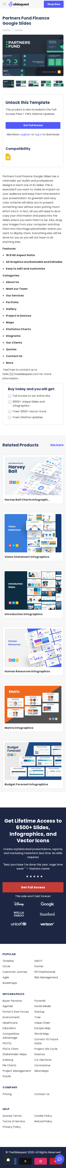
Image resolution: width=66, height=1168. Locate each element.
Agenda (8, 1006)
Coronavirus (42, 1065)
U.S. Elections (42, 1060)
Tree (37, 1017)
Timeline (8, 961)
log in (38, 134)
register (25, 134)
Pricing (7, 1094)
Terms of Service (14, 1121)
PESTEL (7, 1043)
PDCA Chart (11, 1049)
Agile (6, 977)
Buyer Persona (12, 1001)
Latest (19, 30)
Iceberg (8, 1060)
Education (9, 1028)
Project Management (17, 1071)
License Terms (12, 1116)
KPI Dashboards (44, 972)
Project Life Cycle (45, 1049)
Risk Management (46, 977)
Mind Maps (41, 1071)
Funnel (38, 966)
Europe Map (42, 1028)
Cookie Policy (43, 1116)
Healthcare (10, 1023)
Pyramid (39, 1001)
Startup (39, 1012)
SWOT (38, 961)
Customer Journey (15, 972)
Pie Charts (9, 1065)
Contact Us (41, 1094)
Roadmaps (10, 983)
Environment (11, 1017)
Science (39, 1054)
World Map (41, 1034)
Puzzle (7, 1076)
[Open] (8, 1159)
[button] (59, 54)
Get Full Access (33, 125)
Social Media (42, 1006)
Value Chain (42, 1023)
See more (56, 445)
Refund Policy (43, 1121)
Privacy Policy (12, 1127)
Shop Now (53, 4)
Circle (6, 966)
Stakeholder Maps (15, 1054)
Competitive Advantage (11, 1036)
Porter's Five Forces (16, 1012)
